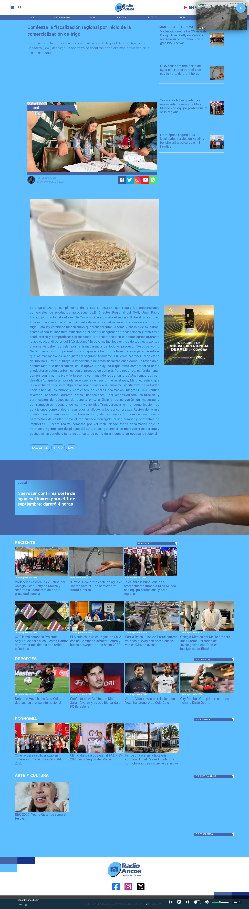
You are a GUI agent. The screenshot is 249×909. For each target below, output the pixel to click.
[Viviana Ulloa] (31, 183)
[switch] (197, 902)
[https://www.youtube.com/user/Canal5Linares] (145, 180)
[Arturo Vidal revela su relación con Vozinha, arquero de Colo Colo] (152, 692)
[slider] (26, 905)
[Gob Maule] (97, 752)
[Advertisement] (52, 80)
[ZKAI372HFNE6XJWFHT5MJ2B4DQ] (96, 576)
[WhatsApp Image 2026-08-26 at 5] (217, 114)
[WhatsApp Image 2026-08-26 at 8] (217, 45)
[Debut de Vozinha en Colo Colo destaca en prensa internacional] (42, 692)
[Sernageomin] (42, 752)
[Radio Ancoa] (124, 11)
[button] (40, 447)
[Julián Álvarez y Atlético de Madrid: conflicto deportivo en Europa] (97, 692)
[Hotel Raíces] (152, 752)
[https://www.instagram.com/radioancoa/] (137, 180)
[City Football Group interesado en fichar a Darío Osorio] (207, 692)
